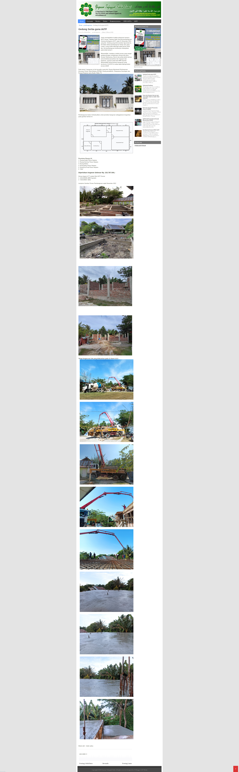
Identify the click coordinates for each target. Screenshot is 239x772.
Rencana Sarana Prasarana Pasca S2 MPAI (150, 108)
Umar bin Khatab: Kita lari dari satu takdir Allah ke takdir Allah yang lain (151, 97)
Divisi (105, 21)
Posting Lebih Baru (86, 763)
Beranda (105, 763)
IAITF (136, 21)
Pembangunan (115, 21)
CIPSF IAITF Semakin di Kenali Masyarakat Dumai (151, 119)
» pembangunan (96, 32)
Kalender (90, 21)
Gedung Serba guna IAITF (149, 74)
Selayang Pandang (148, 85)
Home (82, 21)
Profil (98, 21)
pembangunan (140, 145)
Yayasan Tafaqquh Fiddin (109, 770)
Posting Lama (127, 763)
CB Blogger (137, 770)
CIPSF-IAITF (127, 21)
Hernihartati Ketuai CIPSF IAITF (151, 130)
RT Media (144, 770)
